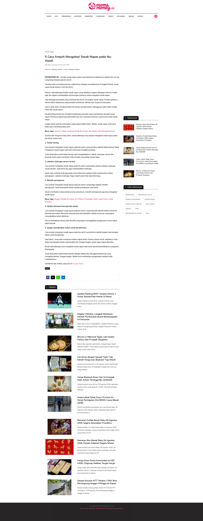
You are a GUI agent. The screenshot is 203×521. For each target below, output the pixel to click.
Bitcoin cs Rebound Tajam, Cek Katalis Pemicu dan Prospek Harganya (95, 338)
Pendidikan (66, 16)
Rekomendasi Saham (134, 213)
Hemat (110, 16)
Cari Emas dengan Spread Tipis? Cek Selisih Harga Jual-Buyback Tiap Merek (96, 358)
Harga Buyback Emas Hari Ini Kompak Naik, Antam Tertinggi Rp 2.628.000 (95, 378)
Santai (140, 16)
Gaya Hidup (150, 204)
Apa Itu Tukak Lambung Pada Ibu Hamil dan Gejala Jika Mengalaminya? (84, 131)
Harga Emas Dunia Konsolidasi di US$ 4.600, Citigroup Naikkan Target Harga (96, 462)
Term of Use (84, 508)
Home (49, 16)
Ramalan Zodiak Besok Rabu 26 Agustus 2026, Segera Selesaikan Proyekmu (97, 421)
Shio (137, 209)
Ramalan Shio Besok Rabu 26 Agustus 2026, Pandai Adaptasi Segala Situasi (96, 442)
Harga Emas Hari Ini (133, 204)
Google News (77, 263)
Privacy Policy (118, 508)
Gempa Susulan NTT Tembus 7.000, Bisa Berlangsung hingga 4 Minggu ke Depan (97, 482)
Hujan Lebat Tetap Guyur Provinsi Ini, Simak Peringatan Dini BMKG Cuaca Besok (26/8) (98, 400)
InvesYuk (78, 16)
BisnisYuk (89, 16)
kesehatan (130, 195)
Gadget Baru (150, 199)
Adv (56, 16)
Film (147, 213)
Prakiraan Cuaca (145, 195)
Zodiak (128, 209)
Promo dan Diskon (133, 199)
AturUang (100, 16)
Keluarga (121, 16)
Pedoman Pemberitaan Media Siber (101, 508)
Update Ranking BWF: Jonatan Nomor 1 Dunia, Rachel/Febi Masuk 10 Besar (96, 295)
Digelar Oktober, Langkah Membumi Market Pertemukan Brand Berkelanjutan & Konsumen (97, 317)
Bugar (131, 16)
